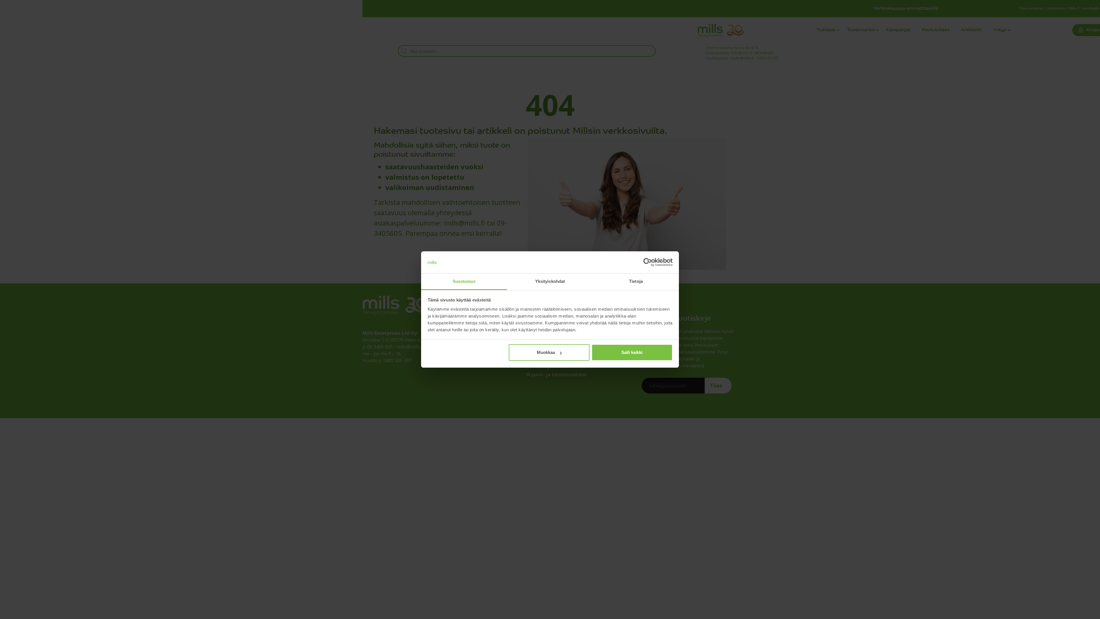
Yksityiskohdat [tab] (550, 281)
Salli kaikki (632, 352)
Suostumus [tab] (464, 281)
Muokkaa (546, 352)
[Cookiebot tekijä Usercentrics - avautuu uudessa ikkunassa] (647, 262)
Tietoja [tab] (636, 281)
